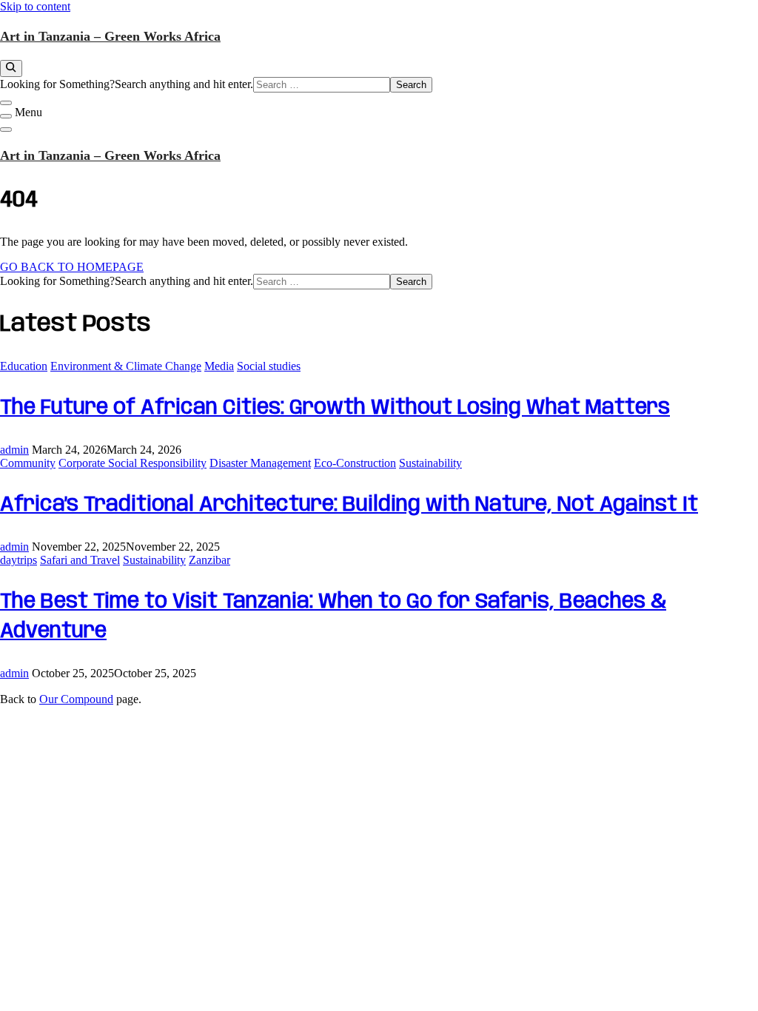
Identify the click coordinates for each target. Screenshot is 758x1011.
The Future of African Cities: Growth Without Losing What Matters (335, 408)
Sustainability (430, 463)
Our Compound (76, 699)
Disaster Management (260, 463)
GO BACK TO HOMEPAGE (72, 267)
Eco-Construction (355, 463)
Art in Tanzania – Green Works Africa (110, 36)
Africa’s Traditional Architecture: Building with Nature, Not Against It (349, 505)
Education (23, 366)
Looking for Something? (57, 84)
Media (219, 366)
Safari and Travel (80, 560)
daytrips (18, 560)
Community (28, 463)
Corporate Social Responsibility (132, 463)
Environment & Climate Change (125, 366)
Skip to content (35, 6)
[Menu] (6, 116)
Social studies (269, 366)
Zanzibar (209, 560)
